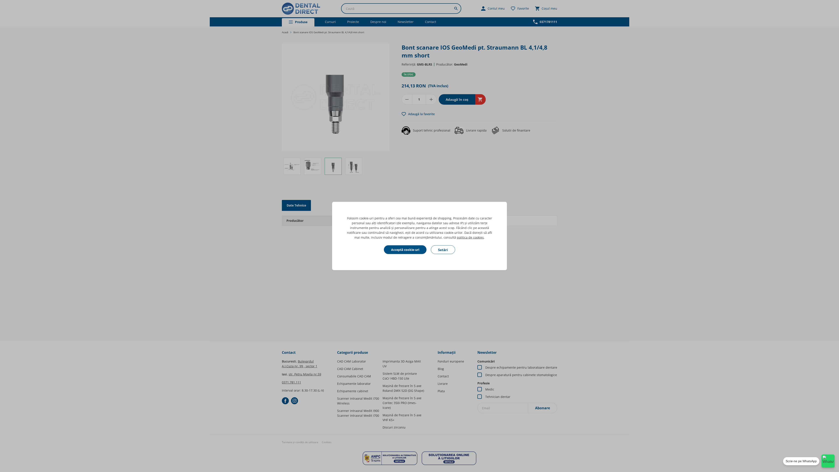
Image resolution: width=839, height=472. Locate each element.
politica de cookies (470, 237)
